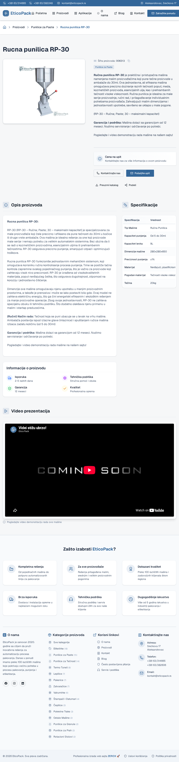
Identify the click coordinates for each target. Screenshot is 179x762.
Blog (121, 13)
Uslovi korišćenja (137, 756)
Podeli (132, 185)
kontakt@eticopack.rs (74, 3)
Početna (41, 13)
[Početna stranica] (4, 27)
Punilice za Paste (42, 27)
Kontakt (139, 13)
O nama (104, 13)
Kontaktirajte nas (110, 173)
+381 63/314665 (17, 3)
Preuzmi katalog (109, 185)
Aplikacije (85, 13)
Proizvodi (62, 13)
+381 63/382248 (43, 3)
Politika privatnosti (166, 756)
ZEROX (114, 756)
